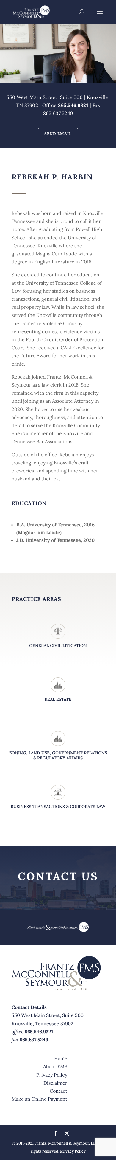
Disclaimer (55, 1083)
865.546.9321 (73, 105)
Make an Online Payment (39, 1099)
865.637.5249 (34, 1040)
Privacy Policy (51, 1075)
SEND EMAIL (58, 133)
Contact (58, 1091)
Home (60, 1058)
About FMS (55, 1066)
